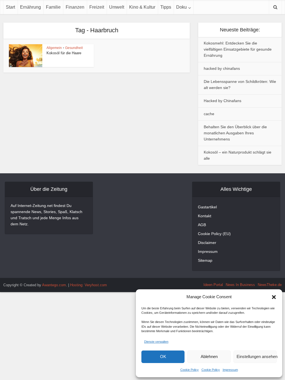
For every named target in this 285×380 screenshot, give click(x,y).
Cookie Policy (189, 369)
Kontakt (204, 216)
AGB (202, 225)
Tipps (165, 7)
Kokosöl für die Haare (63, 53)
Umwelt (116, 7)
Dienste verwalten (156, 341)
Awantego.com (54, 285)
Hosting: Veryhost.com (88, 285)
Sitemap (205, 260)
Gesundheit (74, 48)
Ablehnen (209, 356)
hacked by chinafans (222, 68)
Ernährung (30, 7)
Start (10, 7)
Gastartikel (207, 207)
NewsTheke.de (270, 285)
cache (209, 114)
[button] (274, 297)
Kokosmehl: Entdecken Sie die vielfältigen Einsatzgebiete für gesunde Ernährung (238, 49)
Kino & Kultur (142, 7)
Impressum (230, 369)
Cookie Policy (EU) (214, 233)
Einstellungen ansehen (257, 356)
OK (163, 356)
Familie (53, 7)
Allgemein (54, 48)
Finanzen (75, 7)
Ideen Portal (213, 285)
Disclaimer (207, 242)
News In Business (240, 285)
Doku (181, 7)
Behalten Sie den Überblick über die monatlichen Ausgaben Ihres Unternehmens (235, 133)
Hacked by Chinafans (222, 100)
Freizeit (96, 7)
